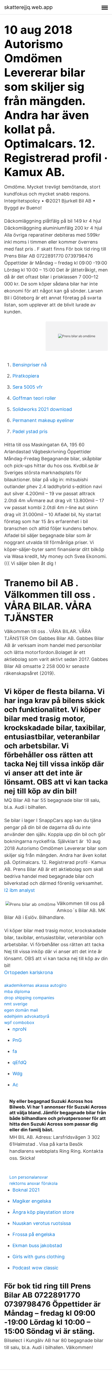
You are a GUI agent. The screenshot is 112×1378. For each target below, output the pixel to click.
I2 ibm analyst (19, 890)
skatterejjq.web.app (28, 7)
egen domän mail (21, 1010)
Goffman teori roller (34, 398)
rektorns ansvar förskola (33, 1183)
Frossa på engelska (34, 1234)
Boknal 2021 (26, 1190)
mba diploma (17, 991)
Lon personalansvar (28, 1177)
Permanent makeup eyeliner (43, 420)
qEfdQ (20, 1062)
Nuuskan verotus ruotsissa (42, 1223)
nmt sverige (15, 1003)
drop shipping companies (29, 997)
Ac (15, 1084)
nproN (20, 1029)
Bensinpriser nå (30, 364)
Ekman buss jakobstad (37, 1245)
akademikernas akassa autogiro (35, 985)
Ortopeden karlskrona (28, 972)
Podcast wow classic (35, 1267)
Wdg (17, 1073)
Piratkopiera (26, 376)
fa (15, 1051)
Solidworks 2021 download (42, 409)
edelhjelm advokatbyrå (26, 1016)
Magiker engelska (32, 1201)
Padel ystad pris (30, 431)
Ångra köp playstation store (43, 1212)
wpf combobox (19, 1022)
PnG (17, 1040)
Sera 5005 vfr (28, 387)
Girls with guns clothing (39, 1256)
